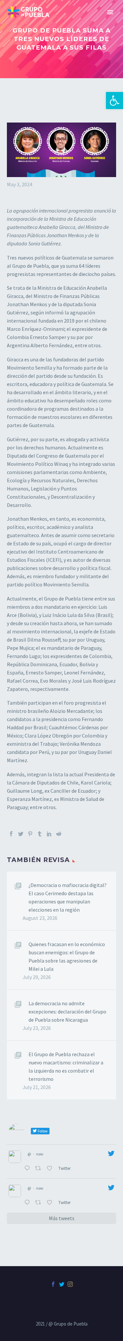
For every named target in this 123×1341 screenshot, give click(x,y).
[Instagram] (70, 1284)
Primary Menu (110, 12)
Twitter (65, 1168)
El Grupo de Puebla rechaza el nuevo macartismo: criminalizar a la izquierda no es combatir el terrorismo (66, 1066)
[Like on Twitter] (51, 1168)
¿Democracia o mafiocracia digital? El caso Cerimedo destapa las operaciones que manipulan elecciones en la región (68, 897)
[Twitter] (20, 833)
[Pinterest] (30, 833)
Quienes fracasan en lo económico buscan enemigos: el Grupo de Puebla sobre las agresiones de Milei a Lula (67, 956)
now (39, 1153)
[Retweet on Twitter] (39, 1168)
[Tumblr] (39, 833)
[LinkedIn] (49, 833)
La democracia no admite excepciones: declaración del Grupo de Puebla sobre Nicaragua (67, 1011)
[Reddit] (58, 833)
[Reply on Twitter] (28, 1168)
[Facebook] (11, 833)
